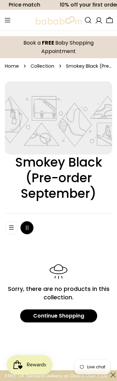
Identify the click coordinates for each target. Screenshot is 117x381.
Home (12, 66)
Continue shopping (58, 316)
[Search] (88, 20)
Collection (42, 66)
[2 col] (26, 227)
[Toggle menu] (7, 20)
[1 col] (11, 227)
